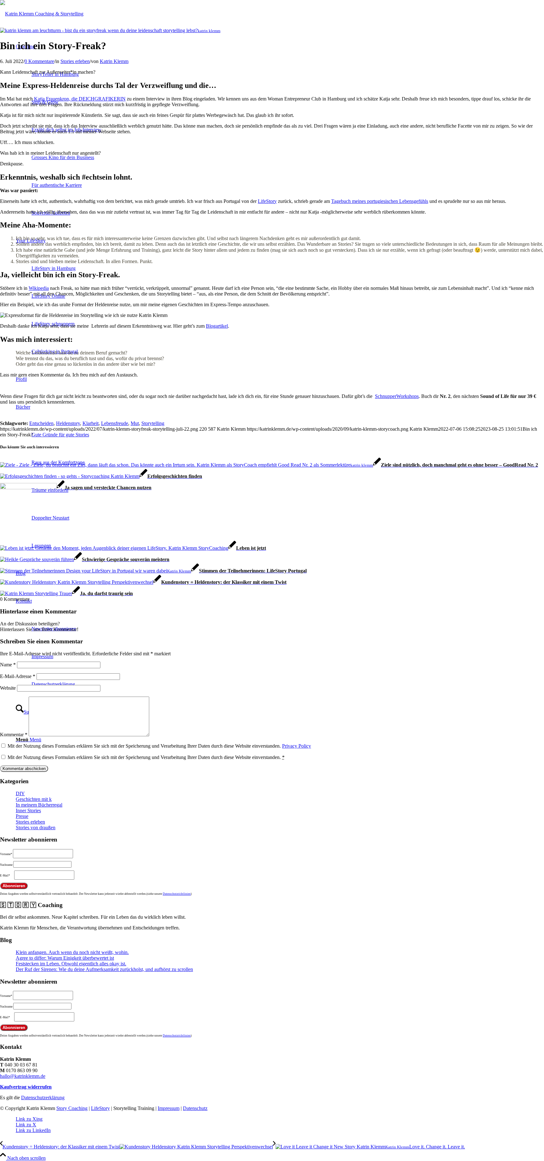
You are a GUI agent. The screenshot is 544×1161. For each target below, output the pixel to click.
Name (8, 664)
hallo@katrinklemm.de (22, 1076)
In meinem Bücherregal (39, 805)
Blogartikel (217, 326)
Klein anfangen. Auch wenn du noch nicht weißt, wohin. (72, 952)
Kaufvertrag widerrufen (26, 1086)
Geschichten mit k (34, 799)
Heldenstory (68, 423)
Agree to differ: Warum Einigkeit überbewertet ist (65, 958)
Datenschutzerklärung (43, 1097)
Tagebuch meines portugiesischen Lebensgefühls (379, 201)
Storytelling (152, 423)
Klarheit (90, 423)
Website (8, 688)
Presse (22, 816)
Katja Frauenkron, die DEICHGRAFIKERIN (80, 98)
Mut (135, 423)
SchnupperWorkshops (397, 396)
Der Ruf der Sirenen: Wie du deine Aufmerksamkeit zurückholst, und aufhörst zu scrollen (104, 969)
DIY (20, 793)
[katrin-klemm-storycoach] (41, 13)
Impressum (168, 1108)
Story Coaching (72, 1108)
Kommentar (13, 734)
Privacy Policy (296, 746)
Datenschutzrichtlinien (177, 893)
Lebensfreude (114, 423)
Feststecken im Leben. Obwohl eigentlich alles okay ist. (71, 963)
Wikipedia (39, 288)
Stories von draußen (35, 827)
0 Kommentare (39, 61)
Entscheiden (41, 423)
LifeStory (267, 201)
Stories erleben (75, 61)
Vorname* (6, 854)
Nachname (6, 864)
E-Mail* (5, 875)
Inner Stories (28, 810)
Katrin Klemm (114, 61)
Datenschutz (195, 1108)
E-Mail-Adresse (17, 676)
